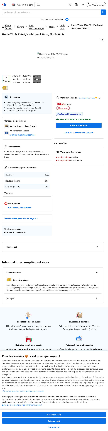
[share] (102, 40)
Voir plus (8, 192)
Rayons (20, 26)
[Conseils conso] (96, 272)
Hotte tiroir (62, 27)
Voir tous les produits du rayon (20, 218)
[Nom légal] (96, 246)
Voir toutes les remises (19, 207)
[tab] (6, 79)
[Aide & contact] (70, 4)
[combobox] (54, 12)
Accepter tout (54, 414)
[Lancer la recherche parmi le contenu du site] (103, 12)
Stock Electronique (87, 98)
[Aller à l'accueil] (4, 4)
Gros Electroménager (36, 27)
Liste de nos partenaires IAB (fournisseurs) (22, 405)
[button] (38, 4)
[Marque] (96, 298)
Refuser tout (54, 421)
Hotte (52, 26)
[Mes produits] (76, 4)
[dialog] (54, 391)
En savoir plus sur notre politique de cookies (23, 391)
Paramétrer (54, 427)
